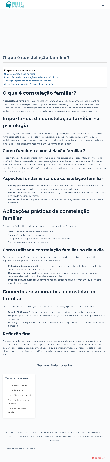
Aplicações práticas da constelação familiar (27, 80)
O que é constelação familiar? (20, 74)
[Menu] (103, 4)
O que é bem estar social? (20, 395)
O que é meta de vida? (18, 390)
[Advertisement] (55, 29)
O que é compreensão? (18, 385)
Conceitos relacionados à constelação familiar (29, 84)
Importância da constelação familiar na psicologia (31, 77)
